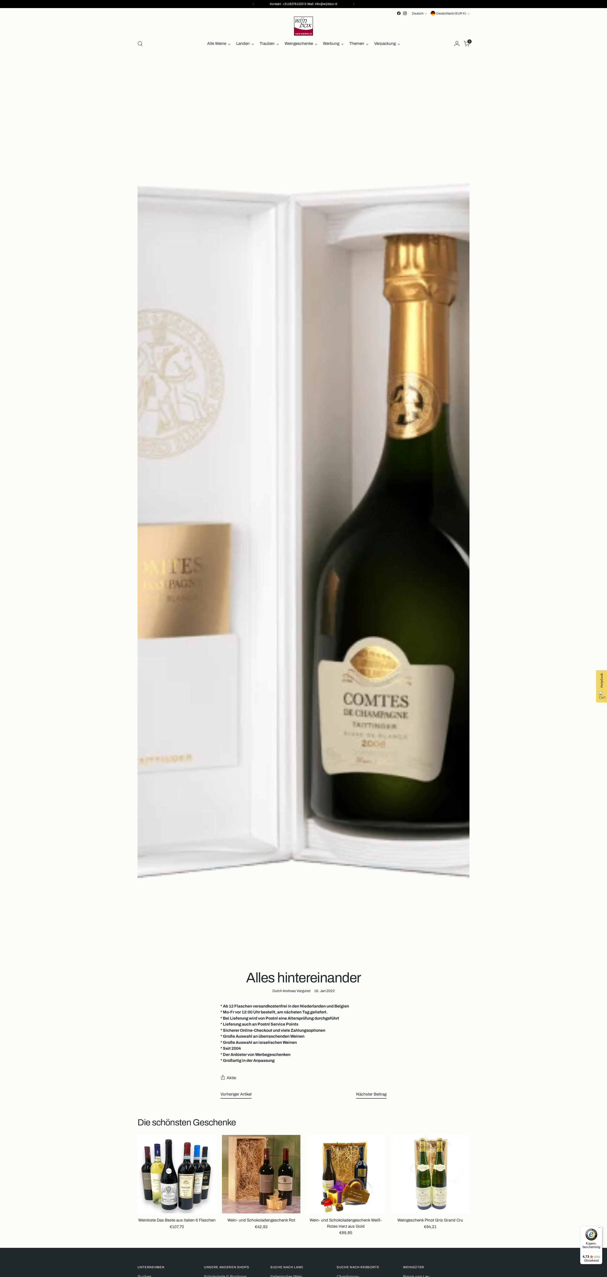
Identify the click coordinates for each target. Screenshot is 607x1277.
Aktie (231, 1078)
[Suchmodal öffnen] (140, 43)
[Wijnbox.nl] (303, 26)
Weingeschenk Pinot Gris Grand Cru (430, 1220)
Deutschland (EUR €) (451, 13)
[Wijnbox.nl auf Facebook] (399, 13)
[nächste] (354, 4)
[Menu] (599, 1229)
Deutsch (417, 13)
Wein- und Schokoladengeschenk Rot (261, 1220)
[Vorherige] (253, 4)
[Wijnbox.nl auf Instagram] (405, 13)
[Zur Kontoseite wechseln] (457, 43)
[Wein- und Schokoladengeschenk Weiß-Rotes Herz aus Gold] (345, 1174)
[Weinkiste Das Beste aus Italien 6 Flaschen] (177, 1174)
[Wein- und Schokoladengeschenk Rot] (261, 1174)
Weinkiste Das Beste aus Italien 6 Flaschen (177, 1220)
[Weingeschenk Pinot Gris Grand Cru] (430, 1174)
